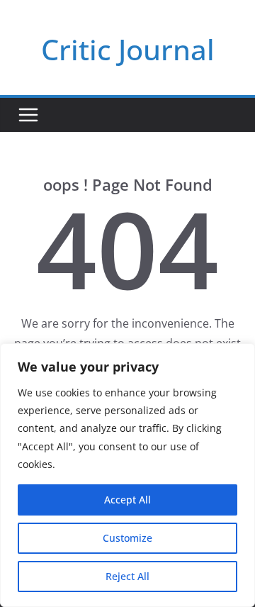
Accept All (127, 499)
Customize (127, 538)
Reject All (127, 576)
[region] (127, 475)
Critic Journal (128, 49)
